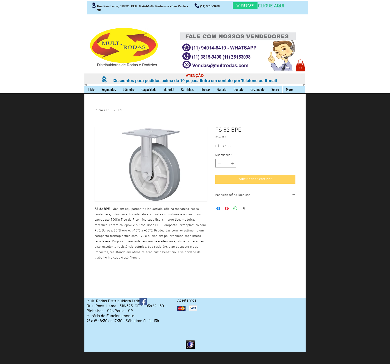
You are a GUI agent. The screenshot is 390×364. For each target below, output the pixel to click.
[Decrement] (219, 163)
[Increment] (232, 163)
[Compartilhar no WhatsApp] (235, 208)
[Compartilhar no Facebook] (218, 208)
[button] (300, 65)
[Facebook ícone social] (143, 301)
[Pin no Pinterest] (227, 208)
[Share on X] (244, 208)
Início (99, 110)
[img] (181, 308)
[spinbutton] (226, 163)
